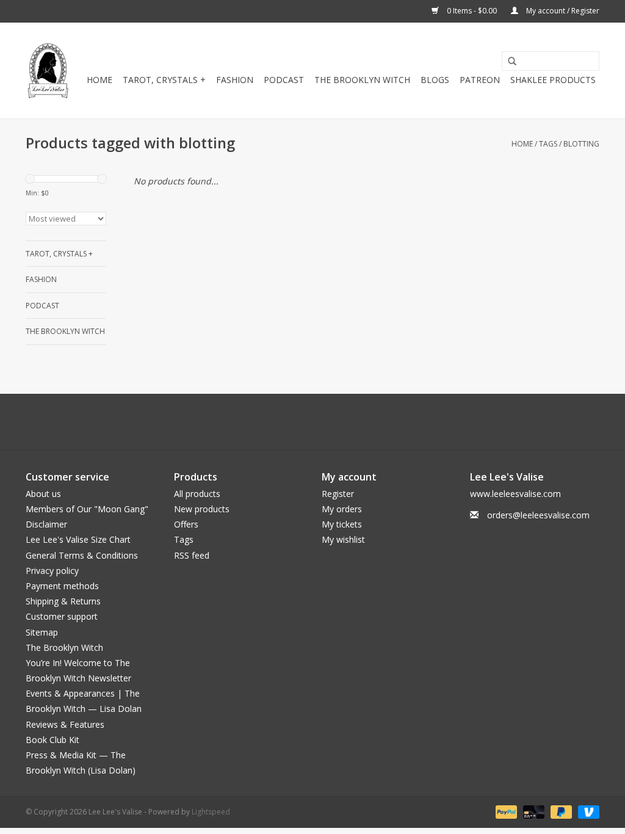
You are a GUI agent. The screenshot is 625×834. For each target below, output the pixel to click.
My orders (342, 509)
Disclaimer (46, 524)
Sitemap (42, 632)
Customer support (62, 616)
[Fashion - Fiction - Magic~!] (48, 70)
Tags (548, 144)
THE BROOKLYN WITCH (362, 79)
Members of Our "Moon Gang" (87, 509)
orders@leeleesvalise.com (538, 515)
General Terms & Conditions (82, 555)
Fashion (234, 79)
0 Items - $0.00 (472, 10)
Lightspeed (211, 812)
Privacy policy (52, 570)
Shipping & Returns (63, 601)
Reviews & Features (65, 724)
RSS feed (191, 555)
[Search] (508, 61)
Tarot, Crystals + (164, 79)
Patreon (480, 79)
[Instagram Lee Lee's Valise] (367, 422)
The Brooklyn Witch (64, 647)
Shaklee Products (553, 79)
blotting (581, 144)
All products (197, 493)
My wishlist (343, 539)
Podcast (284, 79)
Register (338, 493)
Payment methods (62, 586)
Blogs (435, 79)
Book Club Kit (52, 739)
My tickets (342, 524)
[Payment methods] (505, 812)
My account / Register (561, 10)
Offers (186, 524)
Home (99, 79)
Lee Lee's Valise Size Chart (78, 539)
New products (201, 509)
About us (43, 493)
